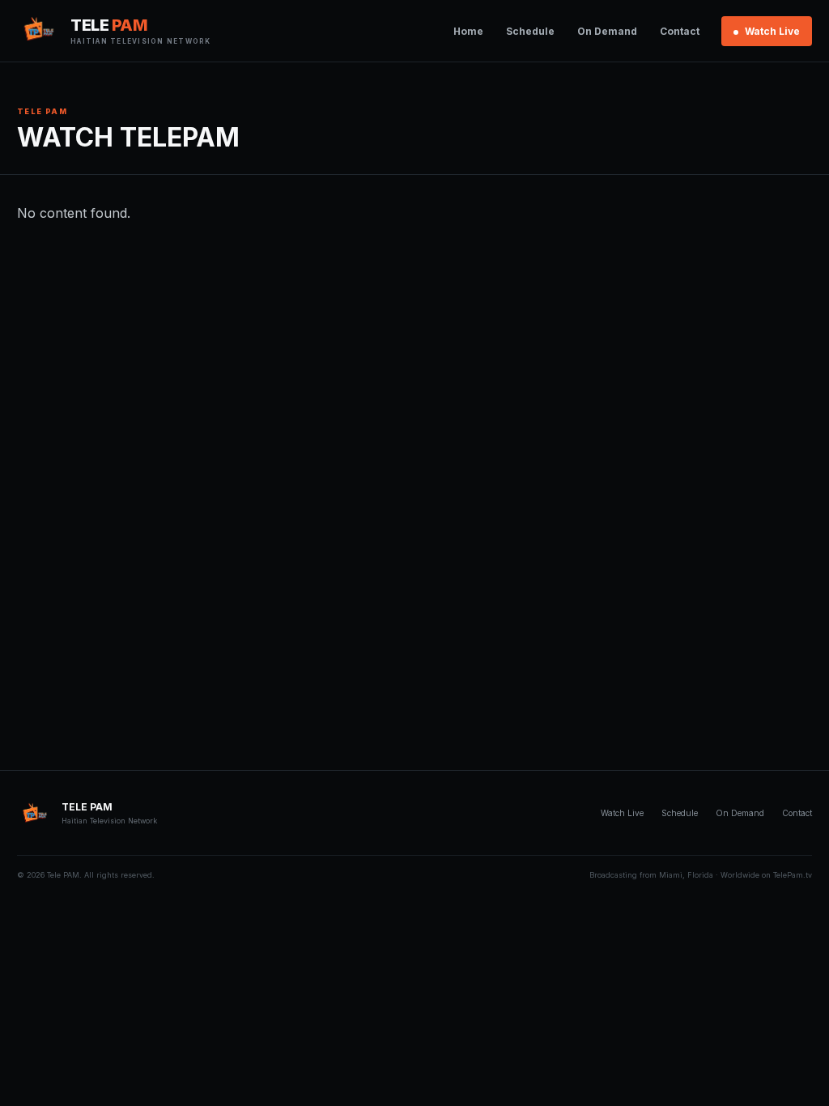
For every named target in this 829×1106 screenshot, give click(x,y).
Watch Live (771, 31)
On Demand (607, 31)
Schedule (530, 31)
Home (468, 31)
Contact (679, 31)
